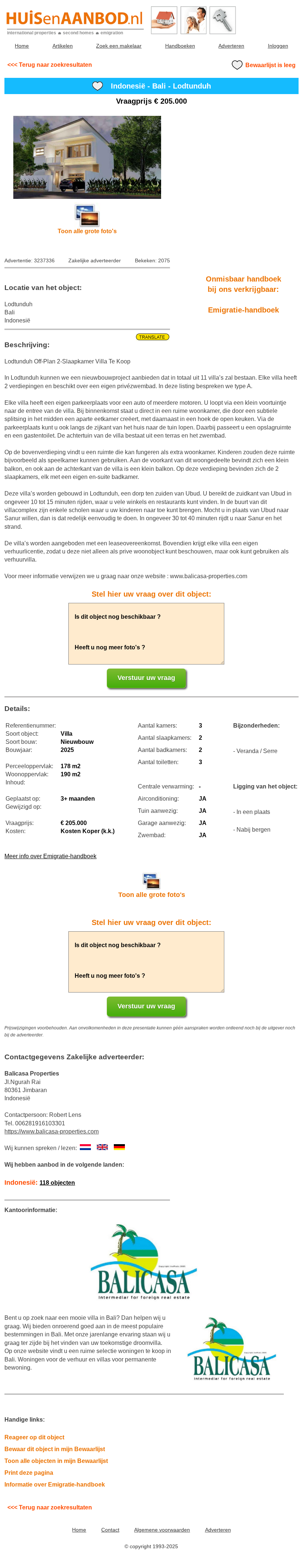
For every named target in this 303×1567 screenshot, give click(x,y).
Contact (110, 1530)
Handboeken (180, 46)
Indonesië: (39, 1182)
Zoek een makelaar (119, 46)
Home (22, 46)
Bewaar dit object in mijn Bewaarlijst (54, 1449)
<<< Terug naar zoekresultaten (49, 65)
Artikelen (62, 46)
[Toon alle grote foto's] (87, 157)
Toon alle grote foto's (87, 231)
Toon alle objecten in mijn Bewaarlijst (56, 1461)
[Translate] (87, 337)
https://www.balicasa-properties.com (51, 1131)
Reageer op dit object (34, 1437)
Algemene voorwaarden (162, 1530)
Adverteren (231, 46)
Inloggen (278, 46)
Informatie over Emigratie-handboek (54, 1484)
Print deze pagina (28, 1473)
